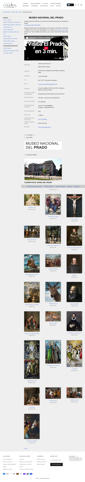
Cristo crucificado (74, 219)
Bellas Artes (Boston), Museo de (11, 22)
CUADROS (25, 3)
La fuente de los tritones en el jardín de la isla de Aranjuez (53, 245)
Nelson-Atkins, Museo (9, 41)
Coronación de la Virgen (53, 216)
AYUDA (52, 5)
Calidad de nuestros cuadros (34, 186)
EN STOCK (45, 3)
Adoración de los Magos (32, 440)
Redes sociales (41, 464)
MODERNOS (26, 5)
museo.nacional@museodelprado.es (47, 84)
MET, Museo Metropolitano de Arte (11, 32)
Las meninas (32, 407)
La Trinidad (74, 368)
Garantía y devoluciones (25, 461)
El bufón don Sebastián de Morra (32, 333)
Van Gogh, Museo (8, 53)
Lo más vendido (7, 459)
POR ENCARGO (44, 5)
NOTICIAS (58, 5)
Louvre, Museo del (8, 29)
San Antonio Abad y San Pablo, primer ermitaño (32, 305)
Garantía (69, 186)
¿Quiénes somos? (48, 186)
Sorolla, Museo (7, 48)
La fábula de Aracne (74, 400)
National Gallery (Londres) (10, 38)
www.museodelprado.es (44, 127)
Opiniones (76, 186)
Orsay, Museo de (7, 43)
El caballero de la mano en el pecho (74, 333)
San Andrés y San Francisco (53, 365)
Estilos (4, 466)
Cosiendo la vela (32, 207)
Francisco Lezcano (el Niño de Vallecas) (74, 248)
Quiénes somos (41, 459)
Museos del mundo (17, 12)
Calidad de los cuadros (25, 464)
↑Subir (26, 448)
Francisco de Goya (62, 30)
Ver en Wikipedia (42, 119)
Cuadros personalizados (9, 464)
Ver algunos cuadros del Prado (32, 25)
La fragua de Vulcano (32, 239)
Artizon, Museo (7, 20)
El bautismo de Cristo (32, 380)
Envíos (21, 466)
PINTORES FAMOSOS (56, 3)
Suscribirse (56, 464)
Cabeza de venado (53, 303)
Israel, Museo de (7, 27)
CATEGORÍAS (34, 5)
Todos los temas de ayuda (26, 469)
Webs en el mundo (42, 461)
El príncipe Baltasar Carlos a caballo (32, 275)
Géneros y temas (7, 469)
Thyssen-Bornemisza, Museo (11, 50)
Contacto (21, 459)
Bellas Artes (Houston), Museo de (12, 24)
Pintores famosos (7, 461)
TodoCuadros (6, 12)
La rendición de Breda (53, 269)
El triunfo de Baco (53, 400)
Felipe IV (74, 275)
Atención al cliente (60, 186)
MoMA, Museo (7, 36)
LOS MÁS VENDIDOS (35, 3)
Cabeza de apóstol (74, 304)
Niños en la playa (53, 323)
